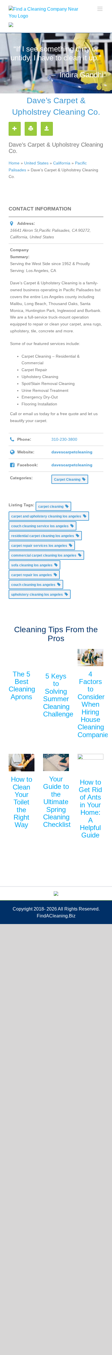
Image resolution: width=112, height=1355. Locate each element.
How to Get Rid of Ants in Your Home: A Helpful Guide (90, 808)
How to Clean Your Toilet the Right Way (21, 802)
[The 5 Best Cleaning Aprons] (21, 657)
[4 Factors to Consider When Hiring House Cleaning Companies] (90, 657)
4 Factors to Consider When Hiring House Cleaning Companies (95, 704)
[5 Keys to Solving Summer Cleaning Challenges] (56, 658)
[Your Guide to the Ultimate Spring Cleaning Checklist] (56, 762)
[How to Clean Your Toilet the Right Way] (21, 762)
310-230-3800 (64, 439)
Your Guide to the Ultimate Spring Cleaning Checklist (57, 801)
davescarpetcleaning (71, 452)
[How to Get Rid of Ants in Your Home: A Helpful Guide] (90, 764)
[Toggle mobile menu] (100, 9)
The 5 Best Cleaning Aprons (22, 685)
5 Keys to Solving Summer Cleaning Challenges (60, 695)
